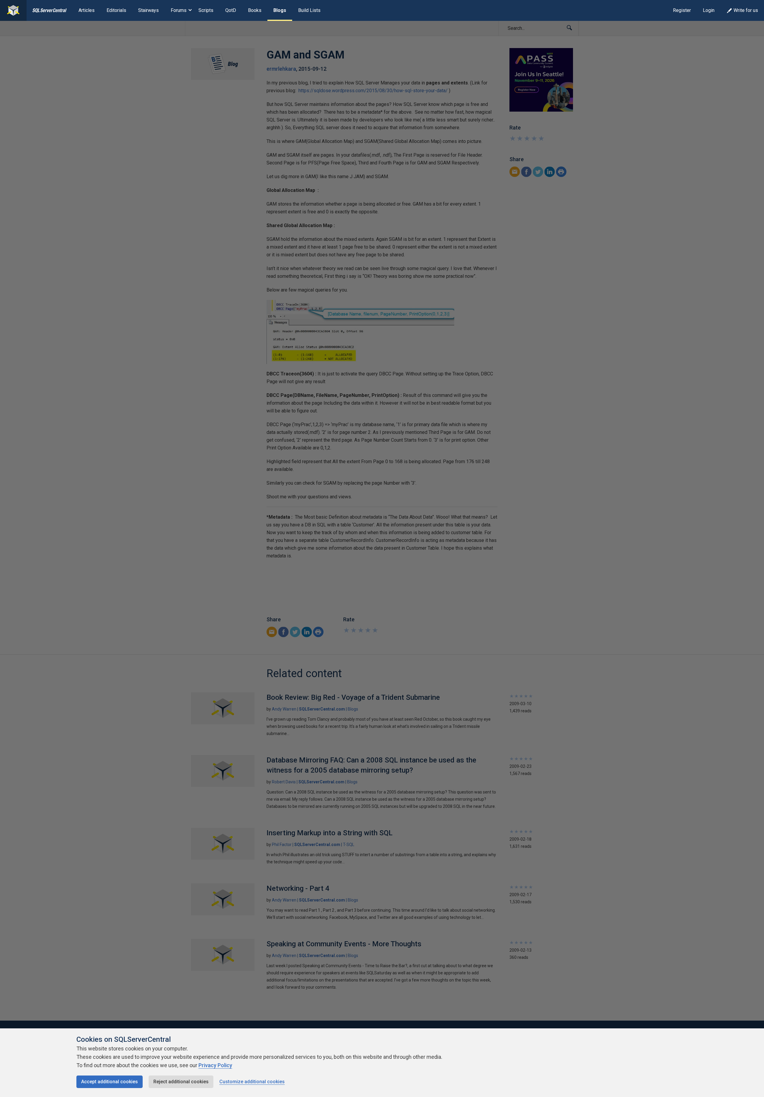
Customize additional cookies (252, 1081)
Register (682, 10)
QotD (230, 10)
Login (708, 10)
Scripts (205, 10)
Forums (179, 10)
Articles (86, 10)
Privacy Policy (215, 1065)
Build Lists (309, 10)
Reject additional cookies (181, 1081)
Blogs (279, 10)
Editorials (116, 10)
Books (254, 10)
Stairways (148, 10)
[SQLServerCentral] (13, 10)
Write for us (746, 10)
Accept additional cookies (109, 1081)
